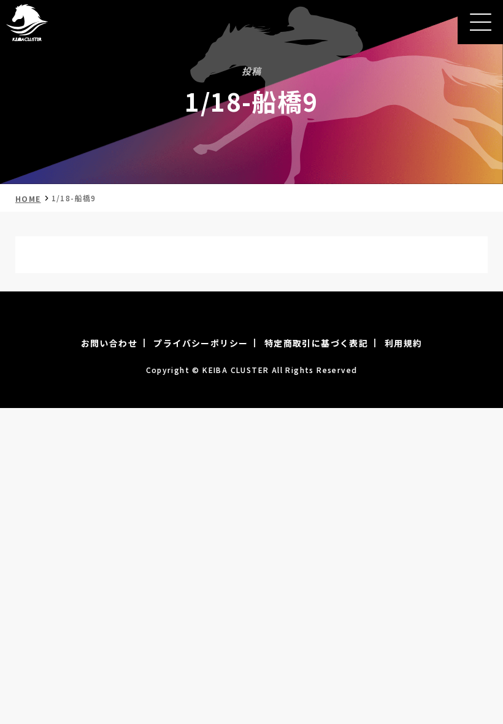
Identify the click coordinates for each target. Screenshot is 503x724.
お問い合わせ (109, 343)
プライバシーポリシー (200, 343)
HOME (28, 198)
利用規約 (404, 343)
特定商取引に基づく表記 (316, 343)
